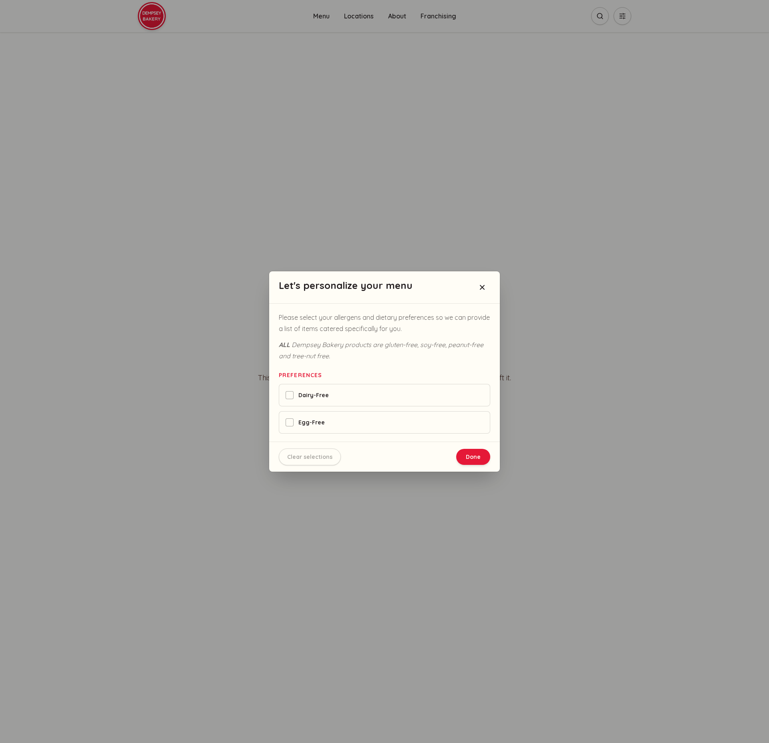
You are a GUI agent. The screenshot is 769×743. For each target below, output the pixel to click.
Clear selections (309, 456)
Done (473, 456)
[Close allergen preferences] (482, 287)
